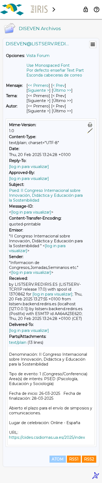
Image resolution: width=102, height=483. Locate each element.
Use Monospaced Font (48, 65)
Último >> (62, 90)
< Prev (58, 85)
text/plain (17, 342)
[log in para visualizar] (29, 166)
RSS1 (74, 459)
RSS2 (89, 459)
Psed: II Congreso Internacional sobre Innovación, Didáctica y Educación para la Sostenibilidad (46, 195)
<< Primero (38, 85)
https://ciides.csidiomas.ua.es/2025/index (47, 437)
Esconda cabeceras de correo (54, 75)
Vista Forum (38, 55)
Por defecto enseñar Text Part (55, 70)
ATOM (58, 459)
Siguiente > (38, 90)
